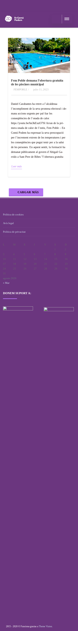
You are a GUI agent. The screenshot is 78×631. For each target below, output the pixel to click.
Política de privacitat (14, 231)
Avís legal (8, 223)
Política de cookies (13, 214)
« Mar (6, 282)
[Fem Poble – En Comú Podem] (14, 26)
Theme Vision (45, 626)
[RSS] (7, 5)
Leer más (16, 166)
